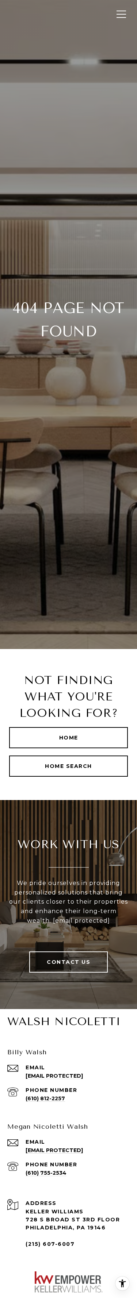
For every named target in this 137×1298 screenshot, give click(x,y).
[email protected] (81, 920)
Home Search (68, 766)
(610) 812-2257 (45, 1098)
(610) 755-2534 (46, 1173)
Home (68, 737)
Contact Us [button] (68, 962)
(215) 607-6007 (50, 1244)
